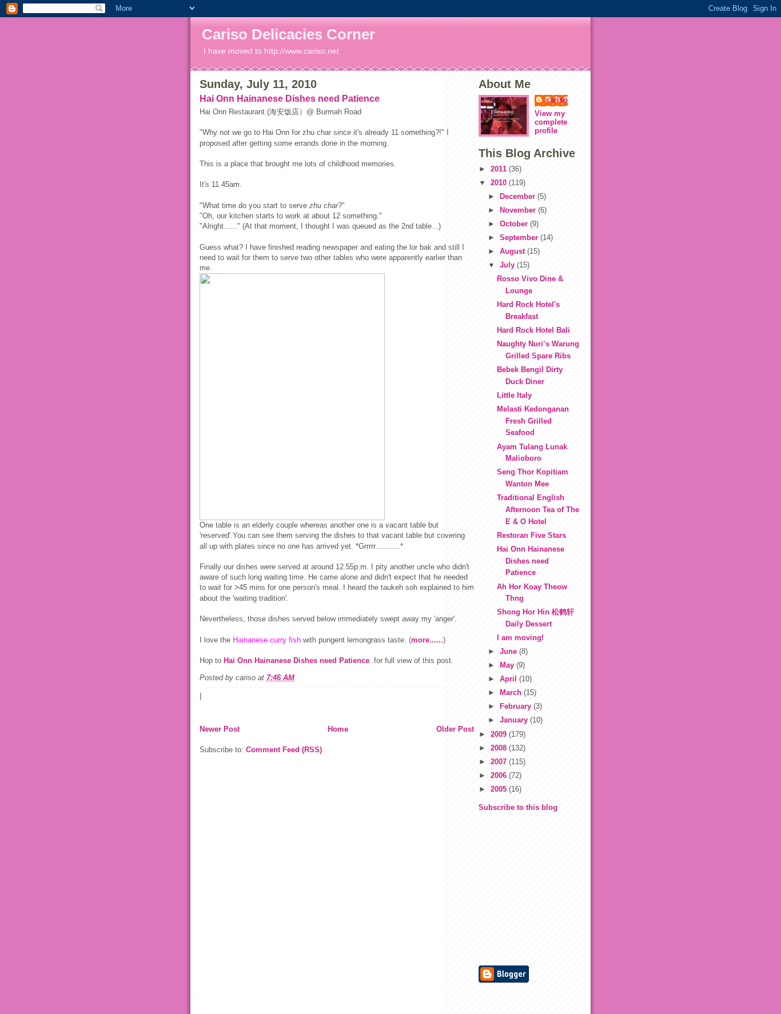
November (519, 210)
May (508, 665)
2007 (500, 761)
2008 (500, 748)
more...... (427, 640)
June (509, 651)
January (515, 720)
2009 (500, 734)
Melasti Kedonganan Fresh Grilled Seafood (533, 421)
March (512, 692)
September (520, 237)
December (518, 196)
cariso (557, 99)
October (515, 223)
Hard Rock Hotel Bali (533, 330)
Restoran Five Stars (531, 535)
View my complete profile (551, 122)
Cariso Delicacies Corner (288, 34)
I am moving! (520, 637)
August (513, 251)
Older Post (455, 729)
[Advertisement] (513, 887)
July (508, 265)
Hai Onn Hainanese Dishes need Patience (290, 98)
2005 (500, 789)
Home (338, 729)
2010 (500, 182)
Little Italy (514, 395)
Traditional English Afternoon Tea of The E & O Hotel (538, 509)
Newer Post (220, 729)
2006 (500, 775)
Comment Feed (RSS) (284, 749)
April (509, 678)
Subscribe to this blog (518, 807)
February (516, 706)
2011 (500, 169)
